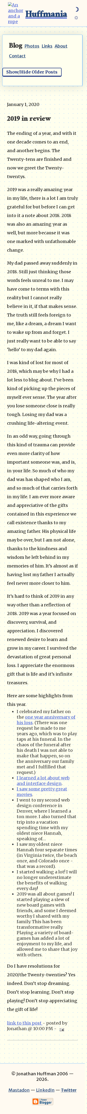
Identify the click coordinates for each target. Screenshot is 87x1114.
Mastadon (19, 1090)
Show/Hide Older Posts (32, 72)
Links (47, 46)
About (61, 46)
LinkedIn (45, 1090)
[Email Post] (61, 1028)
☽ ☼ (76, 13)
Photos (31, 46)
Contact (17, 56)
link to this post (25, 1023)
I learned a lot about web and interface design (43, 780)
